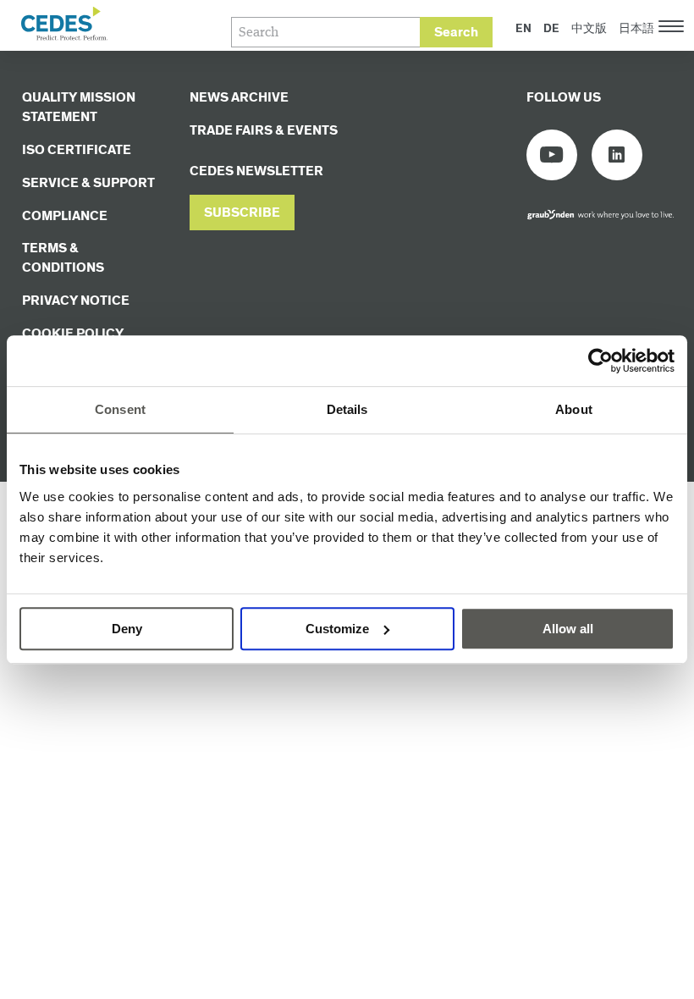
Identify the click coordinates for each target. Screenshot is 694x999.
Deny (127, 628)
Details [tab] (347, 409)
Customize (337, 628)
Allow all (568, 628)
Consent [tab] (120, 409)
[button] (242, 213)
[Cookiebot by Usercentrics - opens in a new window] (600, 360)
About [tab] (573, 409)
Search (456, 32)
